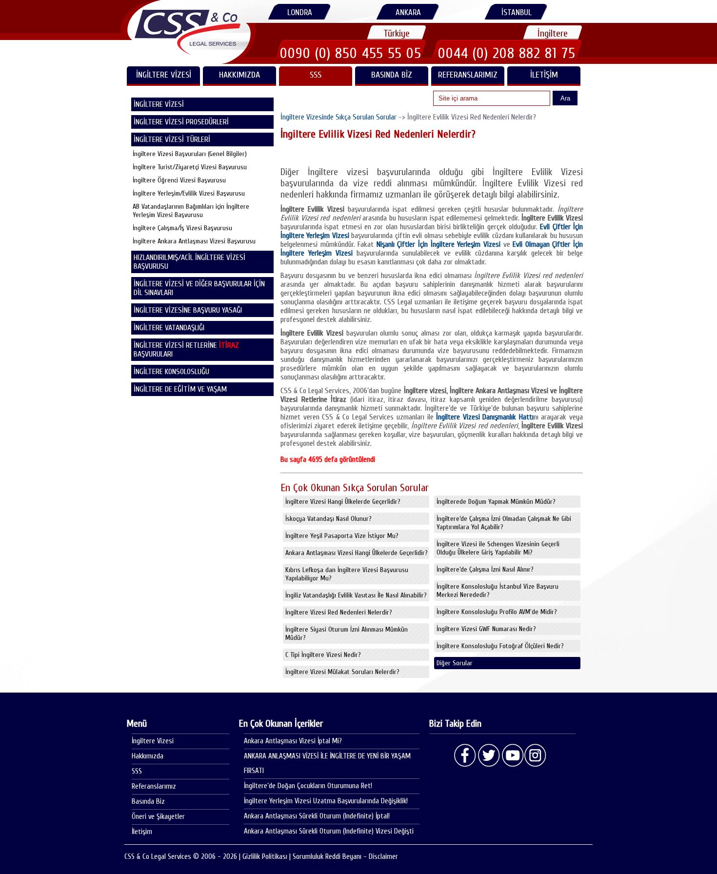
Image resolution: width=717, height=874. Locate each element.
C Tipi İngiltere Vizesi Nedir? (323, 655)
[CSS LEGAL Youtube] (512, 755)
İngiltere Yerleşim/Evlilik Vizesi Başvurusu (189, 193)
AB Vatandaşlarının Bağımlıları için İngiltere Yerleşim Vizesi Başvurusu (191, 210)
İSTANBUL (516, 12)
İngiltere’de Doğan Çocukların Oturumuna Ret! (308, 786)
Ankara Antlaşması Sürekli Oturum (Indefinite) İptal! (317, 816)
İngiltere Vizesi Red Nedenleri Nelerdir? (338, 612)
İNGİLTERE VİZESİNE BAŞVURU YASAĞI (188, 310)
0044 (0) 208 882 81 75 (507, 53)
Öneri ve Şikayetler (158, 817)
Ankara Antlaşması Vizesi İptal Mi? (293, 741)
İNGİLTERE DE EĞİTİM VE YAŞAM (180, 389)
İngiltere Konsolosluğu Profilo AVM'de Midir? (497, 612)
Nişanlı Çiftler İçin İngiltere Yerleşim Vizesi (438, 244)
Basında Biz (391, 75)
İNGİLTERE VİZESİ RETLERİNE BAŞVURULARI (186, 349)
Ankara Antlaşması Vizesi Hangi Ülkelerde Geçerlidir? (356, 553)
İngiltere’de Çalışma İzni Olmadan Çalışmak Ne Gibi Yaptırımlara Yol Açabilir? (504, 523)
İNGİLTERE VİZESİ (163, 75)
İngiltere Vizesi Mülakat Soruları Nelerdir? (342, 672)
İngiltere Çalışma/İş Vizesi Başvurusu (182, 228)
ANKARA (408, 12)
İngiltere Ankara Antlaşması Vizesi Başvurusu (194, 241)
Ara (565, 98)
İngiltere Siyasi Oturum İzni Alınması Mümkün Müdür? (346, 633)
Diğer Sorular (455, 663)
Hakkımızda (239, 75)
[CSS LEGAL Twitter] (488, 755)
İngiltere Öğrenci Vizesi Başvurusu (179, 180)
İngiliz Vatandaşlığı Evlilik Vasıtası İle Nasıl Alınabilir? (356, 595)
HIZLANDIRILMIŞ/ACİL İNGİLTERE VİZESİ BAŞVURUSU (189, 262)
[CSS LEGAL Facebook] (465, 755)
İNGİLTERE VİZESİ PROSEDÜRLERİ (181, 122)
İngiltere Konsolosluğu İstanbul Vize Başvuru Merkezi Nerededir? (497, 590)
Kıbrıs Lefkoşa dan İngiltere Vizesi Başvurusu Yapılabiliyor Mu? (346, 574)
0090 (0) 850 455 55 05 (350, 53)
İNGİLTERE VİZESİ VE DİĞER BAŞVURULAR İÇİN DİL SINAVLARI (199, 288)
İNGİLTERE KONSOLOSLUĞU (171, 371)
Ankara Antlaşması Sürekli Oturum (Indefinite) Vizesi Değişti (329, 831)
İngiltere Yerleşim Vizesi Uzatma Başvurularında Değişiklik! (326, 801)
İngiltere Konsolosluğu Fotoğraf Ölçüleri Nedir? (500, 646)
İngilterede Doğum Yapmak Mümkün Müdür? (496, 501)
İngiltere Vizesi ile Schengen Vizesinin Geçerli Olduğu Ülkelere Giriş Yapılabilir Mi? (498, 548)
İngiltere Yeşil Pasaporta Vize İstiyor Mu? (341, 536)
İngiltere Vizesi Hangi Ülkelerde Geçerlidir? (342, 501)
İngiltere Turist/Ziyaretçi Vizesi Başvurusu (190, 167)
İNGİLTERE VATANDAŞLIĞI (169, 327)
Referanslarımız (468, 75)
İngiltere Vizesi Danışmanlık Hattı (485, 417)
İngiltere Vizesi (153, 741)
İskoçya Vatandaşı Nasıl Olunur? (328, 519)
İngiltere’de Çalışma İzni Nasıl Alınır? (485, 569)
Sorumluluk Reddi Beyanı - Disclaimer (345, 857)
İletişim (544, 75)
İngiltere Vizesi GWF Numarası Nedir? (486, 629)
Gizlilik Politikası (264, 857)
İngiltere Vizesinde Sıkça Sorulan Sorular (338, 117)
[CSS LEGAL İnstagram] (535, 755)
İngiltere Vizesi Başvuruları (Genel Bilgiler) (190, 154)
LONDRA (299, 12)
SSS (315, 75)
